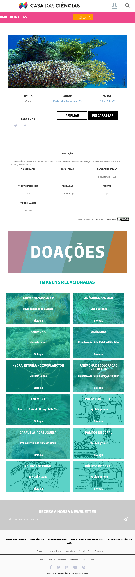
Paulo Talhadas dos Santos (67, 100)
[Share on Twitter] (15, 126)
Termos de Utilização (47, 560)
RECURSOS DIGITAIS (16, 539)
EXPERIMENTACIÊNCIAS (120, 539)
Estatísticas (73, 560)
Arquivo (40, 551)
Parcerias (98, 551)
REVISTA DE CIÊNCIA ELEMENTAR (87, 539)
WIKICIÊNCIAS (37, 539)
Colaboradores (54, 551)
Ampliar (72, 115)
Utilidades (62, 560)
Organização (84, 551)
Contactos (91, 560)
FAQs (83, 560)
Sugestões (70, 551)
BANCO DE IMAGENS (58, 539)
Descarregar (102, 115)
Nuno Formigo (107, 100)
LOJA (69, 542)
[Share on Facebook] (24, 126)
